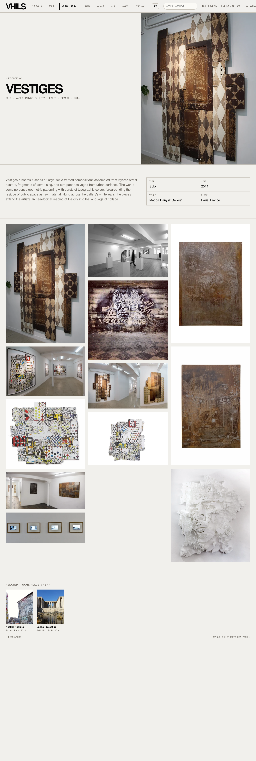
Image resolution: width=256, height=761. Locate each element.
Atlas (100, 6)
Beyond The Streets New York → (231, 637)
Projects (37, 6)
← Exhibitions (14, 79)
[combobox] (180, 6)
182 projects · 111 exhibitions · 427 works (229, 6)
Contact (140, 6)
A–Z (113, 6)
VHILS (15, 6)
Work (52, 6)
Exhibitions (69, 6)
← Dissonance (13, 637)
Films (87, 6)
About (126, 6)
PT (155, 6)
